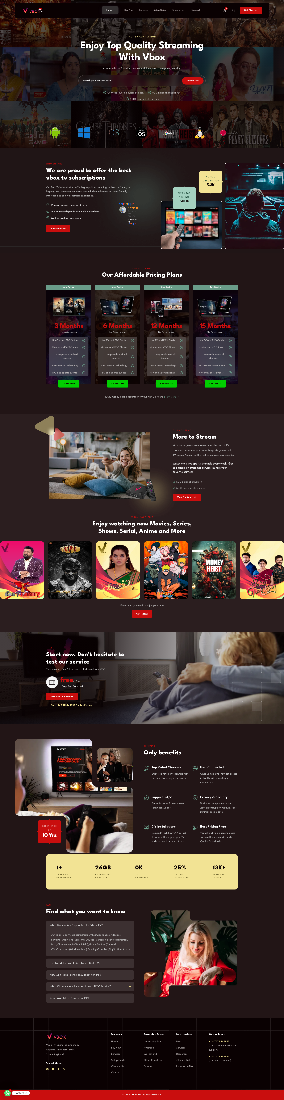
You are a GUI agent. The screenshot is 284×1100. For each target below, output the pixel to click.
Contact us (69, 384)
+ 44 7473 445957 (219, 1041)
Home (109, 10)
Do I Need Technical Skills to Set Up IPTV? (75, 963)
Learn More (170, 397)
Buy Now (128, 10)
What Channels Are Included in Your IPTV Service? (80, 986)
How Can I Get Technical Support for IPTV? (76, 975)
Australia (149, 1048)
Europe (148, 1066)
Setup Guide (160, 10)
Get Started (250, 10)
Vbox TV (136, 1095)
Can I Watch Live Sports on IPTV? (70, 998)
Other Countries (153, 1060)
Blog (178, 1041)
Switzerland (150, 1054)
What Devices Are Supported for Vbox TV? (76, 925)
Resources (181, 1054)
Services (143, 10)
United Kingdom (153, 1041)
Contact (195, 10)
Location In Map (185, 1066)
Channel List (178, 10)
